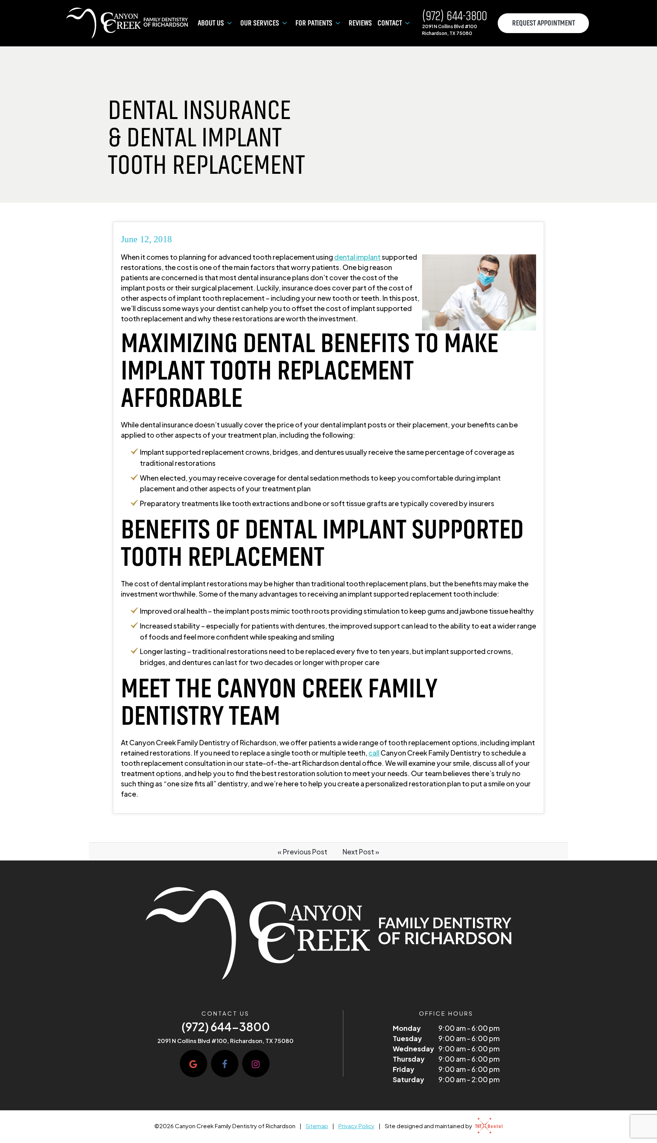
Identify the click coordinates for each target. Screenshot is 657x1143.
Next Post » (361, 851)
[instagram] (256, 1063)
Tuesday (407, 1038)
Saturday (408, 1079)
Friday (403, 1069)
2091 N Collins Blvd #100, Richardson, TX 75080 (225, 1040)
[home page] (127, 23)
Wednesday (413, 1048)
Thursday (409, 1058)
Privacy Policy (356, 1125)
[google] (193, 1063)
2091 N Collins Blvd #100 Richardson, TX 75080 (449, 30)
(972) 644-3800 (454, 16)
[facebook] (224, 1063)
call (373, 752)
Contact (390, 23)
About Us (211, 23)
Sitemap (317, 1125)
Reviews (360, 23)
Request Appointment (543, 23)
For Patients (313, 23)
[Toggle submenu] (229, 23)
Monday (407, 1028)
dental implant (357, 256)
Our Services (259, 23)
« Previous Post (302, 851)
